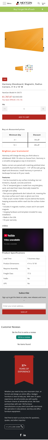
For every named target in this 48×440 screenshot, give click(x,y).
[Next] (42, 39)
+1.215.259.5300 (13, 427)
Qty (3, 104)
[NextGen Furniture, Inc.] (24, 3)
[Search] (39, 3)
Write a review (24, 337)
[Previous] (5, 39)
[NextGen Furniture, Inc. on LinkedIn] (24, 435)
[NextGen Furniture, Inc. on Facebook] (20, 435)
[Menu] (3, 3)
